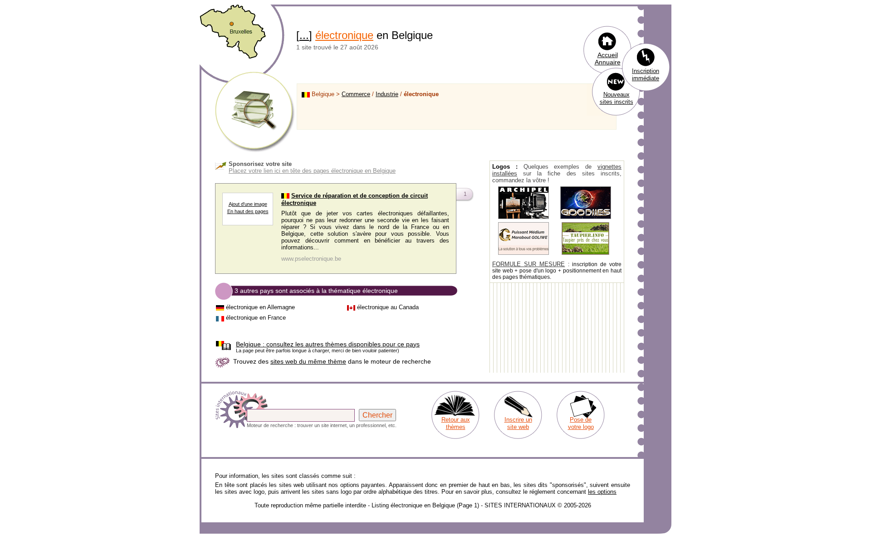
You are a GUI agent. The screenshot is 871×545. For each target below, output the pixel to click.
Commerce (356, 94)
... (304, 35)
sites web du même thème (308, 361)
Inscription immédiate (645, 75)
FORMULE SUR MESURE (528, 264)
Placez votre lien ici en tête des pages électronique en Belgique (312, 170)
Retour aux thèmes (455, 423)
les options (602, 491)
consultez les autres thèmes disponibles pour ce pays (328, 344)
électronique (344, 35)
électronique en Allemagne (260, 307)
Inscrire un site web (518, 423)
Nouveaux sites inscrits (616, 98)
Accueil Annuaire (608, 58)
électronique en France (256, 317)
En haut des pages (248, 211)
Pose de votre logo (581, 423)
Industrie (387, 94)
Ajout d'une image (248, 204)
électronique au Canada (388, 307)
